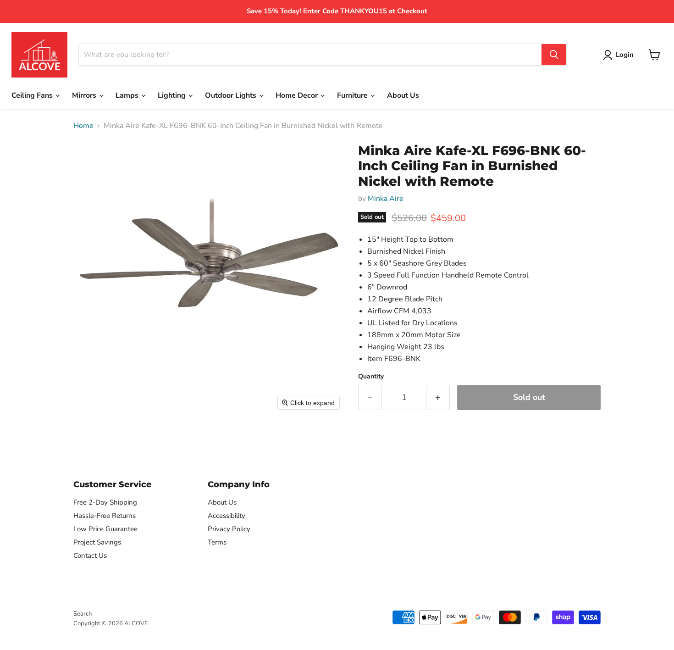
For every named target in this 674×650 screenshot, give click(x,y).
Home (83, 126)
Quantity (371, 376)
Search (82, 614)
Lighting (173, 95)
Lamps (128, 95)
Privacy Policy (229, 528)
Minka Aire (385, 199)
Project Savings (97, 542)
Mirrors (85, 95)
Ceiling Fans (33, 95)
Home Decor (298, 95)
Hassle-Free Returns (104, 515)
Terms (217, 542)
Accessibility (226, 515)
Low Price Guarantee (105, 528)
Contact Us (90, 555)
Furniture (353, 95)
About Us (403, 95)
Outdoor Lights (231, 95)
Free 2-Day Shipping (105, 502)
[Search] (553, 54)
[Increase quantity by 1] (438, 397)
